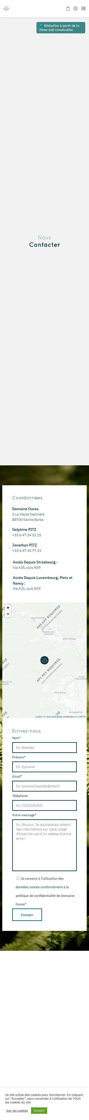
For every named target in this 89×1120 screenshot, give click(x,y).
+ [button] (8, 607)
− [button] (8, 614)
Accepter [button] (39, 1110)
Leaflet (38, 716)
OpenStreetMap (54, 716)
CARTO (82, 716)
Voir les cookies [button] (17, 1111)
